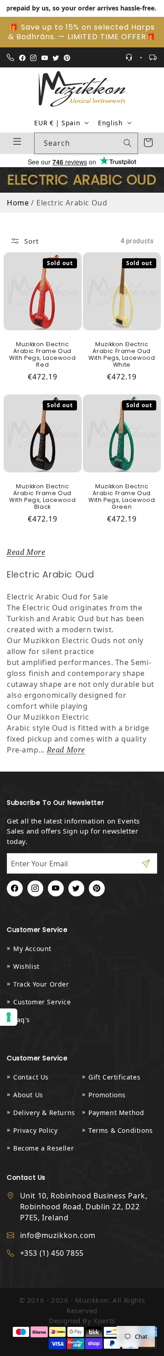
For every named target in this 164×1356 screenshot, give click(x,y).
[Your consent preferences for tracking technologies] (8, 1017)
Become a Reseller (43, 1148)
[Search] (128, 143)
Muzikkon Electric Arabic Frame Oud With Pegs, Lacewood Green (121, 496)
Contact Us (31, 1077)
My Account (32, 948)
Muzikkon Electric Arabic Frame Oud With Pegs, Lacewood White (121, 354)
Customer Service (42, 1002)
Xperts (104, 1320)
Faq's (21, 1019)
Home (18, 203)
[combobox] (86, 143)
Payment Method (116, 1112)
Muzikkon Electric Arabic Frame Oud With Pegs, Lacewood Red (42, 354)
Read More (26, 552)
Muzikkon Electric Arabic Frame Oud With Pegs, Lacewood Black (42, 496)
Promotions (107, 1094)
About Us (28, 1094)
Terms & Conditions (120, 1130)
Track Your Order (41, 984)
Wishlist (26, 966)
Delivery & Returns (44, 1112)
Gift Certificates (114, 1077)
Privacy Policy (35, 1130)
